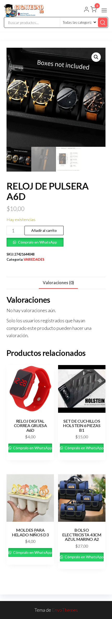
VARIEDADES (34, 260)
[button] (104, 10)
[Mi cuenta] (86, 10)
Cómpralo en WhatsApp (37, 242)
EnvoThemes (65, 610)
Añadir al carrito (44, 230)
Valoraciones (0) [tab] (58, 282)
